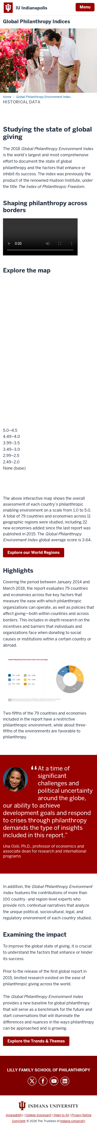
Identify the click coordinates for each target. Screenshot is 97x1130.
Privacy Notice (81, 1115)
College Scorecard (38, 1115)
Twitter (32, 1081)
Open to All (61, 1115)
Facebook (43, 1081)
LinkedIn (64, 1081)
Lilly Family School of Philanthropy (48, 1070)
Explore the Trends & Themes (36, 1041)
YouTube (53, 1081)
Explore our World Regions (33, 552)
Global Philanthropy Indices (36, 21)
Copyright (19, 1121)
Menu (85, 7)
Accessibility (14, 1115)
